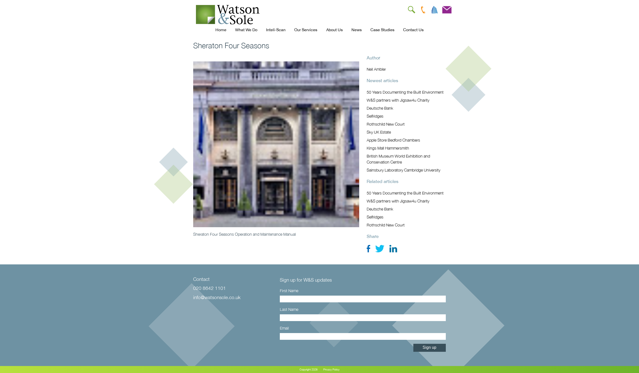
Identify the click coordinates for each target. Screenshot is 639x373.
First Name (289, 290)
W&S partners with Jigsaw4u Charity (398, 100)
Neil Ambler (376, 69)
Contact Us (413, 29)
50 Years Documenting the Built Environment (405, 92)
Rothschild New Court (386, 124)
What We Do (246, 29)
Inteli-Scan (276, 29)
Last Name (289, 309)
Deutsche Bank (380, 108)
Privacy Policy (331, 369)
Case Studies (382, 29)
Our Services (305, 29)
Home (220, 29)
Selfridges (375, 116)
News (356, 29)
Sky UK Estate (379, 132)
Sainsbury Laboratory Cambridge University (403, 170)
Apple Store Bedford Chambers (393, 140)
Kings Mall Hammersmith (388, 148)
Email (284, 328)
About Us (334, 29)
